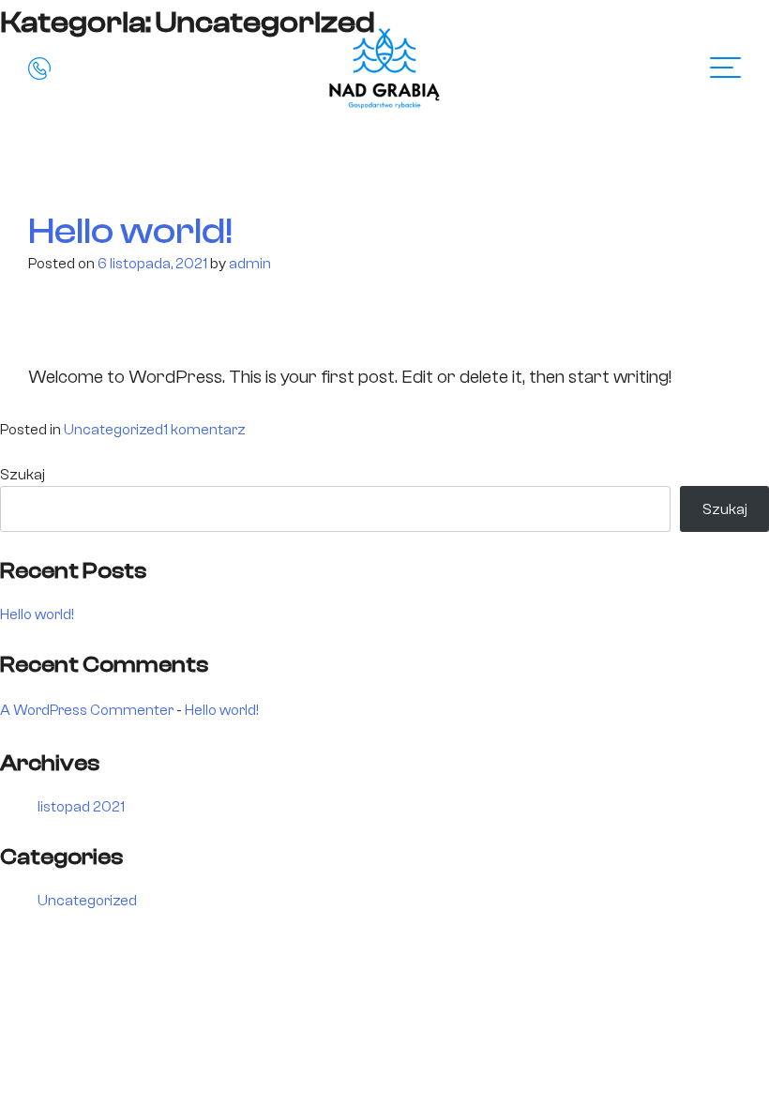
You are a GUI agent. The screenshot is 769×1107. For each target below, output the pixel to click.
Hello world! (130, 230)
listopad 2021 (81, 806)
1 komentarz (204, 429)
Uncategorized (113, 429)
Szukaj (22, 474)
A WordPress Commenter (86, 710)
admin (250, 263)
